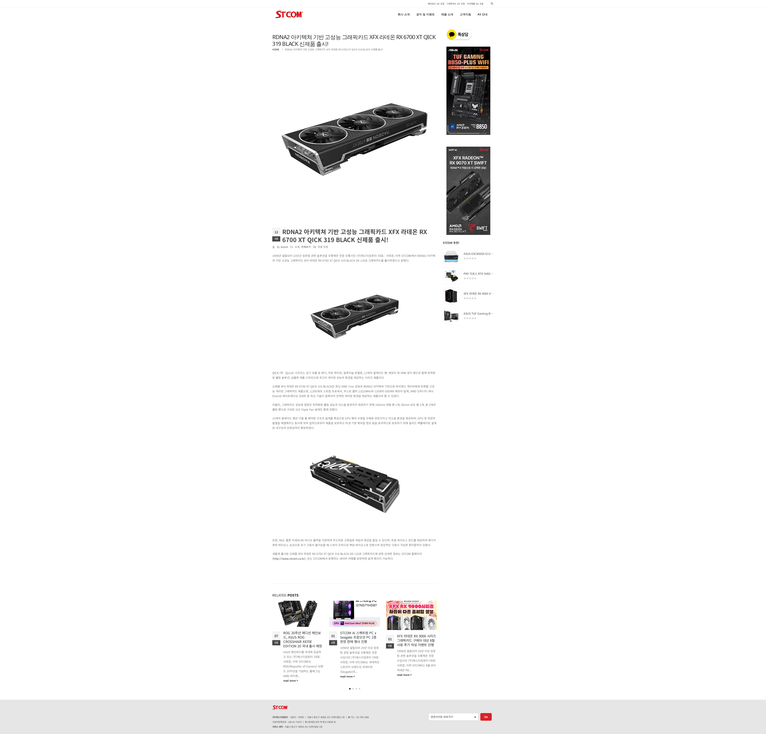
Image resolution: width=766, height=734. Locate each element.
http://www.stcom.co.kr (289, 558)
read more (290, 676)
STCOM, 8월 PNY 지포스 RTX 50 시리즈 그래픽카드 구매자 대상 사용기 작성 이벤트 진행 (417, 642)
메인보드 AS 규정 (436, 3)
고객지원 (465, 14)
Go (486, 715)
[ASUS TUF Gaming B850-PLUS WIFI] (451, 316)
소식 (297, 247)
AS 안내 (483, 14)
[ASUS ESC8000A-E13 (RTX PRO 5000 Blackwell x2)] (451, 256)
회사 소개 (404, 14)
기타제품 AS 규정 (475, 3)
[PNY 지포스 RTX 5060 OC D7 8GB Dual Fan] (451, 276)
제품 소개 (447, 14)
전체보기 (306, 247)
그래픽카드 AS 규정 (455, 3)
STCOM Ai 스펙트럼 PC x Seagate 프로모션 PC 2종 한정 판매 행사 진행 (301, 637)
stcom (284, 247)
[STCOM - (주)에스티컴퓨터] (289, 14)
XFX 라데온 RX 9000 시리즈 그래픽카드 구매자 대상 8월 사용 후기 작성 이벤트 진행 (359, 640)
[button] (349, 687)
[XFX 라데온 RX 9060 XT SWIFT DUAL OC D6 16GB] (451, 296)
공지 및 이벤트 (425, 14)
